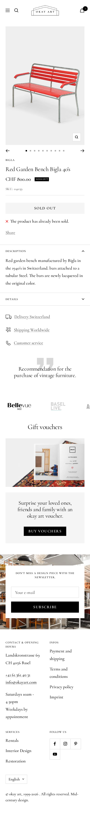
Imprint (56, 697)
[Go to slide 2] (30, 150)
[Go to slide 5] (43, 150)
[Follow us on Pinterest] (75, 744)
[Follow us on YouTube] (55, 754)
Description (16, 251)
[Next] (82, 150)
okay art (15, 794)
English (14, 779)
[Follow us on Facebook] (55, 744)
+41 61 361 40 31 (18, 674)
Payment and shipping (61, 654)
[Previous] (7, 150)
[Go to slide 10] (63, 150)
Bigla (10, 160)
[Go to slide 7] (51, 150)
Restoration (16, 761)
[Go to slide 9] (59, 150)
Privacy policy (61, 686)
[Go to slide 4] (38, 150)
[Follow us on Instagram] (65, 744)
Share (10, 232)
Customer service (28, 342)
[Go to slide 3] (34, 150)
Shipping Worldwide (32, 329)
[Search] (16, 10)
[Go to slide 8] (55, 150)
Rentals (12, 740)
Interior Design (18, 750)
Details (12, 299)
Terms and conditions (59, 672)
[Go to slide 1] (26, 150)
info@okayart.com (21, 682)
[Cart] (82, 10)
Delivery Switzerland (32, 316)
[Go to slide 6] (47, 150)
